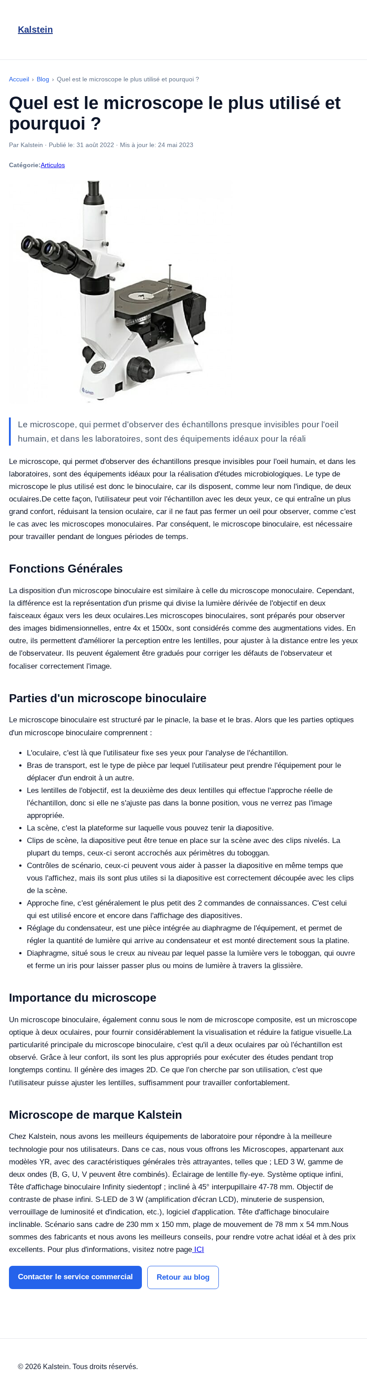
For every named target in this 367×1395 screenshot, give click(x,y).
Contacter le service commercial (75, 1277)
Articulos (53, 165)
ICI (198, 1249)
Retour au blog (183, 1277)
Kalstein (35, 29)
